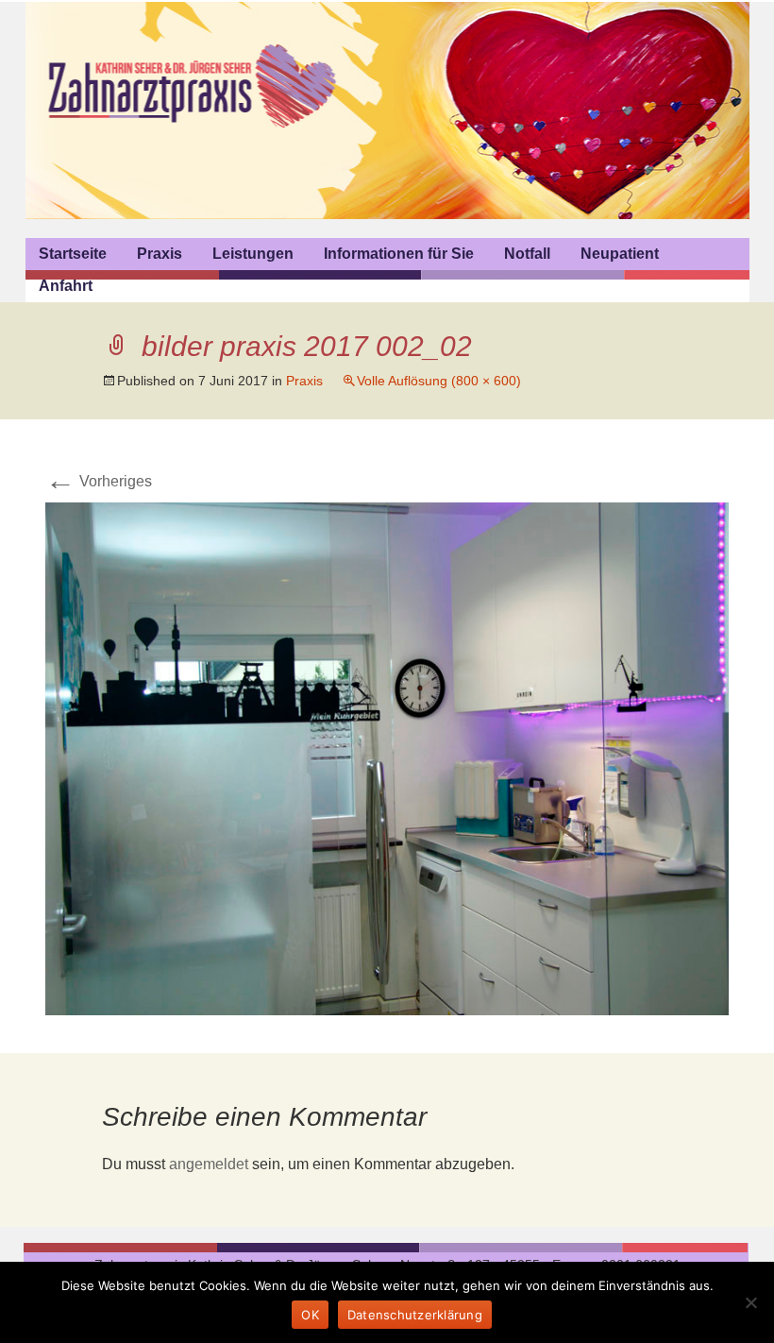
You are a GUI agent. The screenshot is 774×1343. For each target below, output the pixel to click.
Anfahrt (66, 286)
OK (310, 1314)
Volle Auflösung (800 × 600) (439, 380)
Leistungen (253, 254)
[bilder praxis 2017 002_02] (387, 758)
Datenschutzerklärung (414, 1314)
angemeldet (208, 1164)
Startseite (73, 254)
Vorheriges (98, 481)
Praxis (159, 254)
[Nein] (750, 1302)
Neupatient (619, 254)
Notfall (527, 254)
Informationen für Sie (399, 254)
